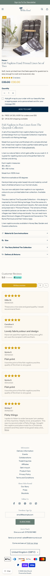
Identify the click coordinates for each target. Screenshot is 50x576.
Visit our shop (32, 543)
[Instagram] (19, 503)
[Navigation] (2, 9)
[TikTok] (35, 503)
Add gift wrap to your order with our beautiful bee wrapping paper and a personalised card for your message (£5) (25, 101)
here (3, 195)
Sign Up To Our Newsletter (25, 2)
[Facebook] (14, 503)
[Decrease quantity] (4, 93)
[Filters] (40, 285)
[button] (7, 78)
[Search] (42, 9)
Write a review (19, 285)
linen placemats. (28, 147)
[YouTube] (30, 503)
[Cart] (47, 9)
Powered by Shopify (25, 573)
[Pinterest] (25, 503)
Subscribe (25, 522)
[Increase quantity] (13, 93)
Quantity (5, 88)
